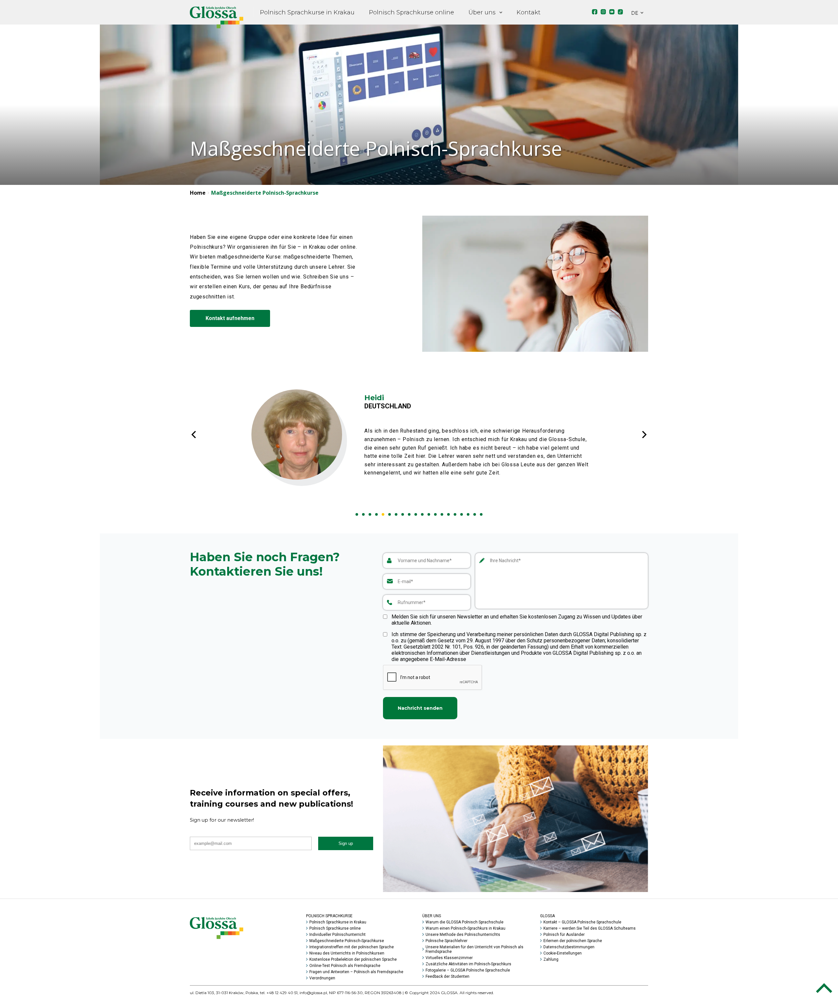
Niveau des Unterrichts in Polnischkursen (346, 953)
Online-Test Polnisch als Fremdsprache (344, 965)
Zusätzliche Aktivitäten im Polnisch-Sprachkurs (468, 964)
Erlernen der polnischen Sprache (572, 940)
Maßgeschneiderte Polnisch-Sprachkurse (346, 940)
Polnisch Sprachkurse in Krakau (307, 12)
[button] (356, 514)
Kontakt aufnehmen (230, 318)
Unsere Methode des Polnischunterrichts (463, 934)
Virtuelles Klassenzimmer (449, 957)
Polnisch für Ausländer (564, 934)
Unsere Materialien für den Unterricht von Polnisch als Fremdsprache (474, 949)
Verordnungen (322, 978)
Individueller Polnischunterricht (337, 934)
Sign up (345, 843)
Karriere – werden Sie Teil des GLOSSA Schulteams (589, 928)
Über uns (482, 12)
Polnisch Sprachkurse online (411, 12)
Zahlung (550, 959)
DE (634, 13)
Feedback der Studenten (447, 976)
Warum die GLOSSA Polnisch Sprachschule (464, 922)
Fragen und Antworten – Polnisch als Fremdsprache (356, 972)
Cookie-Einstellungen (562, 953)
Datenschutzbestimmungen (568, 947)
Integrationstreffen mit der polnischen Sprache (351, 947)
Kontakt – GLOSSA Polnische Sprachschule (582, 922)
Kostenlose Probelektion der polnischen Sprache (353, 959)
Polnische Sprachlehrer (446, 940)
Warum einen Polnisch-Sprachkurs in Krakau (465, 928)
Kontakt (528, 12)
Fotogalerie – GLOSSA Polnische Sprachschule (468, 970)
